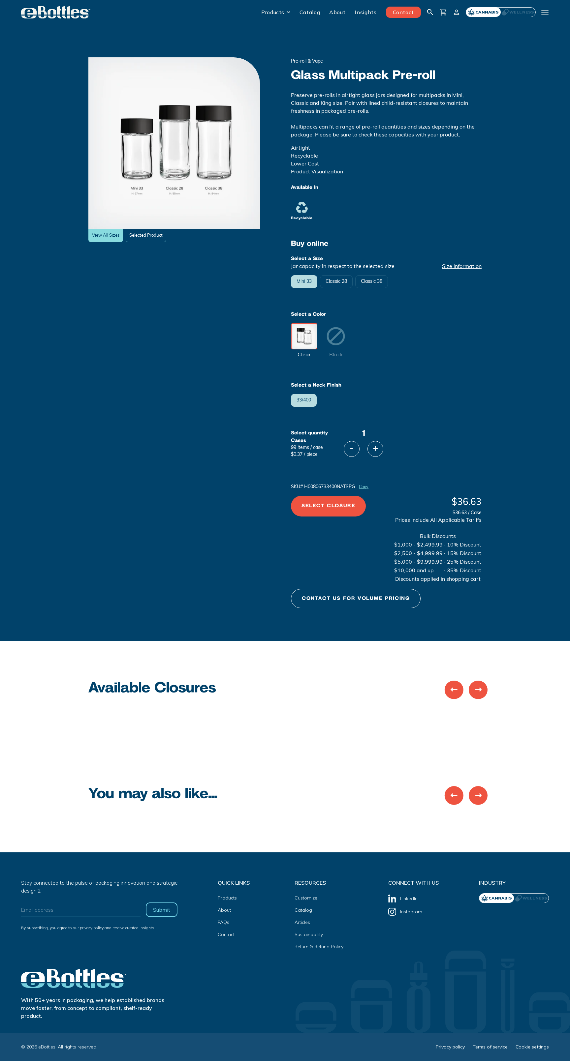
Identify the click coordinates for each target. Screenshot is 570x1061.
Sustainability (309, 934)
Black (336, 355)
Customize (306, 898)
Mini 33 (304, 281)
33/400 (304, 400)
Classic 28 (336, 281)
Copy (363, 487)
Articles (302, 922)
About (337, 12)
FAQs (223, 922)
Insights (365, 12)
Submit (161, 909)
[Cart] (443, 12)
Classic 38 (371, 281)
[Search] (430, 12)
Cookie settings (532, 1047)
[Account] (456, 12)
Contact (403, 12)
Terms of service (490, 1047)
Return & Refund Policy (319, 947)
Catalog (310, 12)
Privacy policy (450, 1047)
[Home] (56, 12)
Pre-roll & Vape (307, 61)
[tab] (518, 12)
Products (272, 12)
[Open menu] (545, 12)
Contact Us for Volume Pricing (356, 598)
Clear (304, 355)
